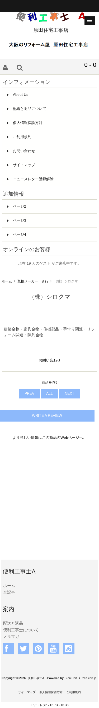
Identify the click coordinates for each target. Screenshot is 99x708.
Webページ (69, 438)
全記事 (9, 592)
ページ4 (19, 235)
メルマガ (11, 636)
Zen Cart (71, 678)
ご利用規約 (22, 137)
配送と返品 (13, 623)
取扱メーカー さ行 (32, 281)
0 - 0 (90, 64)
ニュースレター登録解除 (33, 179)
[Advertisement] (49, 503)
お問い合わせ (24, 151)
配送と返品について (29, 109)
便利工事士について (21, 630)
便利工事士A (36, 678)
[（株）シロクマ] (47, 288)
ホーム (7, 281)
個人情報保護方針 (28, 123)
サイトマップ (24, 165)
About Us (20, 95)
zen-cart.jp (89, 678)
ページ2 (19, 206)
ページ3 (19, 220)
